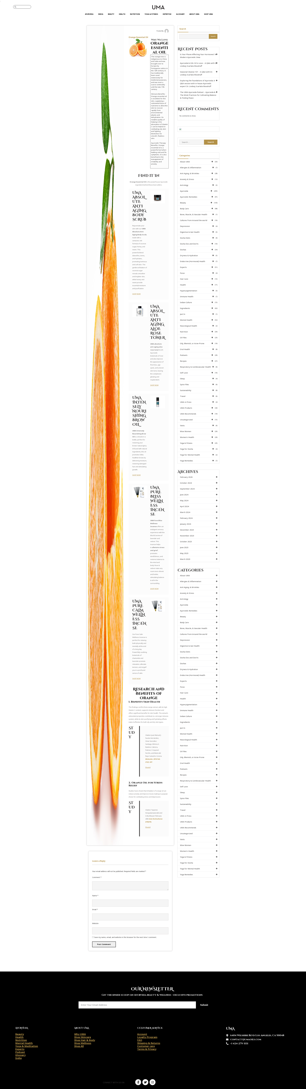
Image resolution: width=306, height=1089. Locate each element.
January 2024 (185, 524)
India (100, 14)
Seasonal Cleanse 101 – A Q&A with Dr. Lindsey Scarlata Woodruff (196, 73)
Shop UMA (208, 14)
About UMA (194, 14)
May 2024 (184, 500)
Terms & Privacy (146, 1049)
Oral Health (185, 349)
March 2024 (185, 512)
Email (95, 909)
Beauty (111, 14)
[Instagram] (153, 1082)
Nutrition (135, 14)
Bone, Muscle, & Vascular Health (193, 214)
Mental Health (186, 320)
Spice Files (184, 384)
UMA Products (186, 408)
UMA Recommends (188, 414)
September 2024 (187, 489)
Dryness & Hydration (189, 255)
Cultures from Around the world (193, 220)
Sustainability (185, 390)
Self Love (184, 372)
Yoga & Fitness (151, 14)
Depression (185, 226)
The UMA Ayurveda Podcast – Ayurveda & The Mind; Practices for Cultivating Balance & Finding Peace (198, 95)
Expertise (167, 14)
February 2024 (186, 518)
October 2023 (186, 541)
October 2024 (186, 483)
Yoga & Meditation (26, 1046)
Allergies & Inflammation (190, 167)
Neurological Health (188, 326)
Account (142, 1034)
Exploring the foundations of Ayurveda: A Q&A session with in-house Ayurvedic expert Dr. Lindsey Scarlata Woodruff (197, 83)
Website (95, 923)
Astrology (184, 185)
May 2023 (184, 553)
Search (182, 29)
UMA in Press (185, 402)
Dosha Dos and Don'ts (189, 244)
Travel (182, 396)
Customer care (146, 1046)
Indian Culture (186, 302)
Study (148, 767)
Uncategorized (186, 419)
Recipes (183, 361)
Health (122, 14)
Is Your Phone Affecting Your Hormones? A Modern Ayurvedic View (198, 55)
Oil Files (183, 337)
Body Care (184, 208)
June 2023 (184, 547)
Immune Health (186, 296)
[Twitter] (145, 1082)
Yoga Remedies (186, 460)
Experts (183, 267)
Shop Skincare (82, 1037)
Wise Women (185, 431)
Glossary (180, 14)
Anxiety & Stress (187, 179)
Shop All (79, 1046)
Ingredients (185, 308)
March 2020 (185, 559)
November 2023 (187, 535)
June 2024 (184, 494)
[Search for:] (191, 142)
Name (95, 895)
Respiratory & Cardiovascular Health (195, 367)
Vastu (182, 425)
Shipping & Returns (148, 1043)
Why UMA (80, 1034)
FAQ (139, 1040)
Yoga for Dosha (186, 449)
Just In (182, 314)
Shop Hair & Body (84, 1040)
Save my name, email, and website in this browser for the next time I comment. (125, 937)
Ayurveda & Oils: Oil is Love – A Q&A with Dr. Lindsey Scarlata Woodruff (198, 64)
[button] (113, 1082)
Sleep (182, 378)
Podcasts (183, 355)
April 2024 (184, 506)
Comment (96, 877)
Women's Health (187, 437)
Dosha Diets (185, 238)
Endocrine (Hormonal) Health (192, 261)
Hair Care (184, 279)
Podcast (20, 1052)
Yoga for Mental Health (190, 455)
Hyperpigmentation (188, 290)
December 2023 (187, 530)
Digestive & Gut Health (189, 232)
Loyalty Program (147, 1037)
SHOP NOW (136, 294)
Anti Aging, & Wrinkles (189, 173)
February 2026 (186, 477)
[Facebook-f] (138, 1082)
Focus (182, 273)
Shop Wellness (82, 1043)
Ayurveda (89, 14)
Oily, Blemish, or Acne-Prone (192, 343)
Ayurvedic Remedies (188, 197)
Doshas (183, 249)
